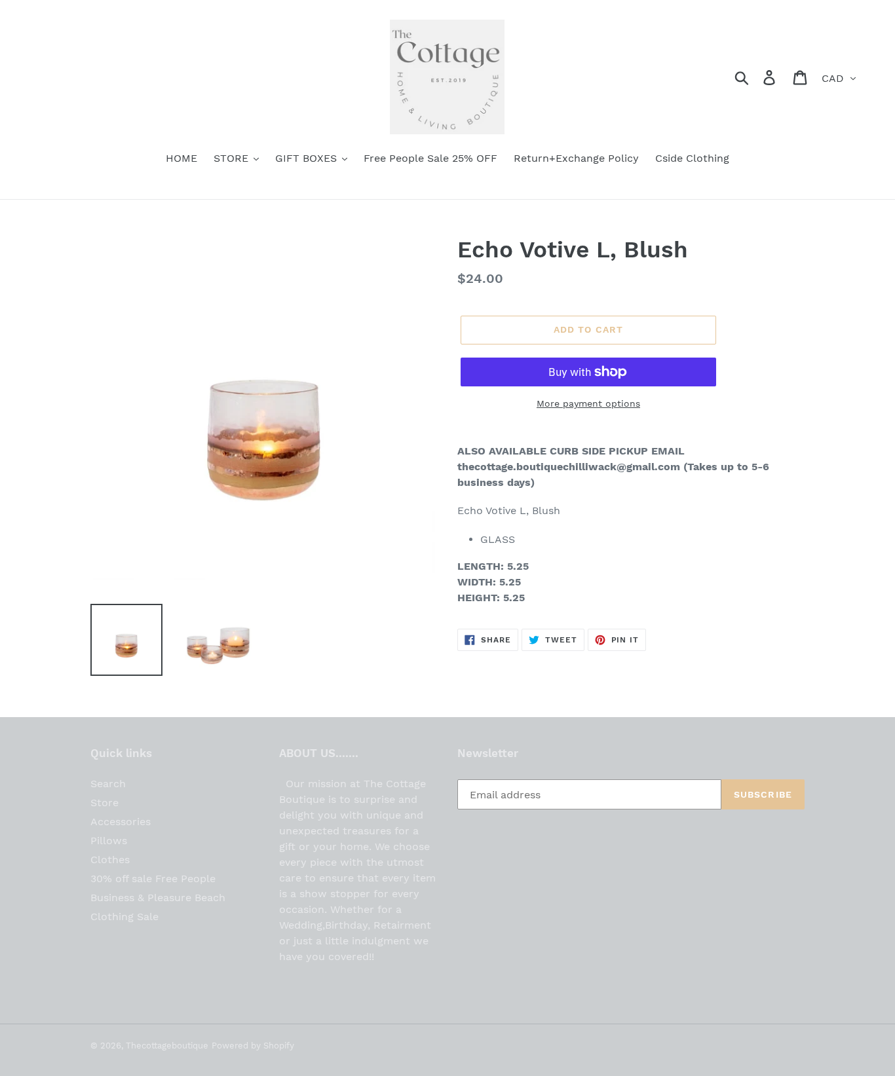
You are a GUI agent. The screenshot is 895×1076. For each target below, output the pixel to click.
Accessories (120, 821)
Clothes (110, 859)
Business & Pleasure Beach (157, 897)
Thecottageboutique (167, 1045)
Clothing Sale (124, 916)
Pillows (108, 840)
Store (104, 802)
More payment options (588, 403)
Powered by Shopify (253, 1045)
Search (108, 783)
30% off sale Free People (153, 878)
